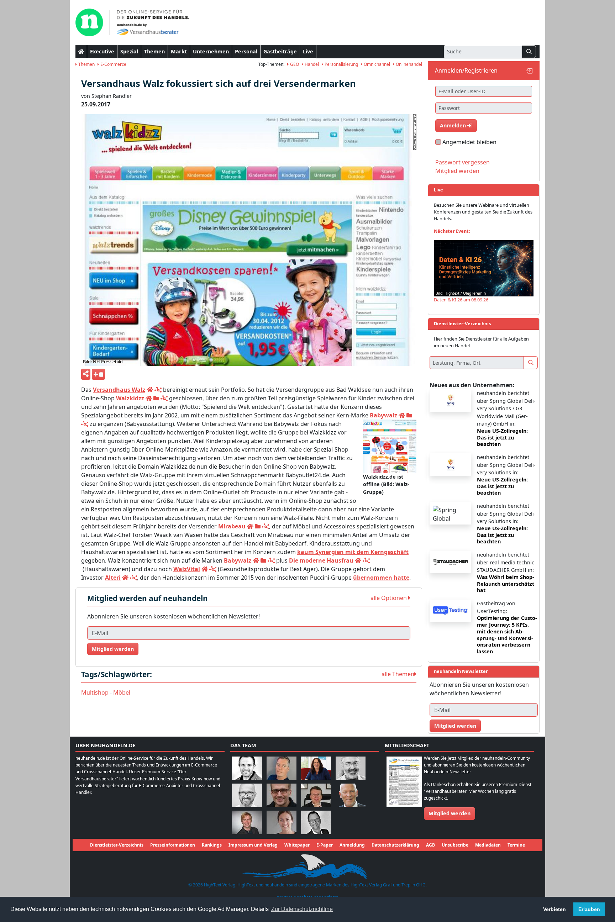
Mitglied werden (113, 649)
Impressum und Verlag (253, 845)
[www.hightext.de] (307, 866)
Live (308, 51)
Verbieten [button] (554, 909)
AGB (430, 845)
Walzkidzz (130, 398)
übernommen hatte (381, 577)
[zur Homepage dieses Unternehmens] (150, 390)
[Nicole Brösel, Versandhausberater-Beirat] (316, 768)
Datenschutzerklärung (395, 845)
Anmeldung (352, 845)
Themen (154, 51)
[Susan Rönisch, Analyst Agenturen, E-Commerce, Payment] (281, 822)
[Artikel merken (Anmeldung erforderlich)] (98, 374)
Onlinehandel (408, 64)
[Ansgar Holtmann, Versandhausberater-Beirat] (316, 795)
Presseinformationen (172, 845)
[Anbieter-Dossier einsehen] (156, 398)
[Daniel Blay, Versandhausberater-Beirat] (281, 768)
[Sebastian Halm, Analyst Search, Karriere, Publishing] (281, 795)
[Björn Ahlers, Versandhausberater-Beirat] (247, 768)
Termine (516, 845)
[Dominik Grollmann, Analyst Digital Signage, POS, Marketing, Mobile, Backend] (247, 795)
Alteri (113, 577)
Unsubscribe (455, 845)
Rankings (212, 845)
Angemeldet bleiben (469, 142)
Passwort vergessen (462, 162)
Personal (246, 51)
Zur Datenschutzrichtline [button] (302, 909)
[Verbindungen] (158, 390)
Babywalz (383, 415)
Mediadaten (488, 845)
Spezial (129, 51)
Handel (311, 64)
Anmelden (453, 125)
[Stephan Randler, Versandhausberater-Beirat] (247, 822)
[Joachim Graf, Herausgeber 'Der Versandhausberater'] (350, 768)
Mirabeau (232, 526)
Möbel (121, 692)
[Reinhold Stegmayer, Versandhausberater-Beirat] (316, 822)
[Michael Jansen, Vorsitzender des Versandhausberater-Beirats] (350, 795)
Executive (102, 51)
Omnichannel (376, 64)
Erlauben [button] (589, 909)
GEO (294, 64)
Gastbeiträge (280, 51)
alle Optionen (389, 598)
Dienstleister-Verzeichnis (116, 845)
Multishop (95, 692)
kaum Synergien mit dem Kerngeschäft (353, 552)
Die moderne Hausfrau (321, 560)
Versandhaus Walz (119, 390)
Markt (179, 51)
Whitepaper (297, 845)
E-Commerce (112, 64)
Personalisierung (341, 64)
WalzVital (186, 569)
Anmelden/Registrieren (466, 70)
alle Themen (398, 674)
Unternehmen (211, 51)
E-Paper (324, 845)
